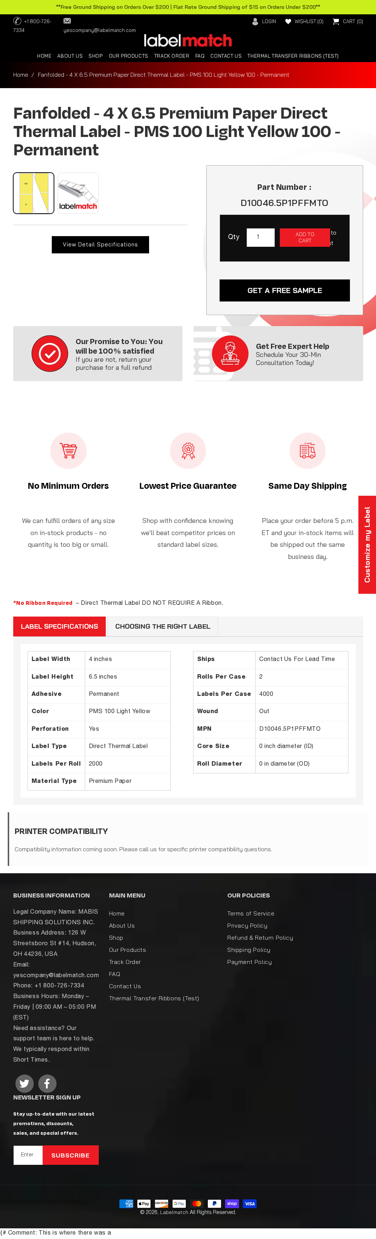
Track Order (125, 961)
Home (20, 74)
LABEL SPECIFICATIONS (59, 626)
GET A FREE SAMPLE (284, 290)
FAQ (114, 974)
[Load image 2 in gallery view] (78, 193)
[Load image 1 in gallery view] (33, 193)
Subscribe (70, 1155)
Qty (233, 237)
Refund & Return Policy (260, 937)
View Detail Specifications (100, 244)
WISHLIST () (309, 21)
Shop (116, 937)
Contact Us (125, 986)
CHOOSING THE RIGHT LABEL (162, 626)
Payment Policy (249, 961)
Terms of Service (251, 913)
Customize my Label (367, 545)
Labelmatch (174, 1212)
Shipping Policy (249, 949)
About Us (122, 925)
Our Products (128, 949)
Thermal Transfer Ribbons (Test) (154, 998)
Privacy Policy (247, 925)
